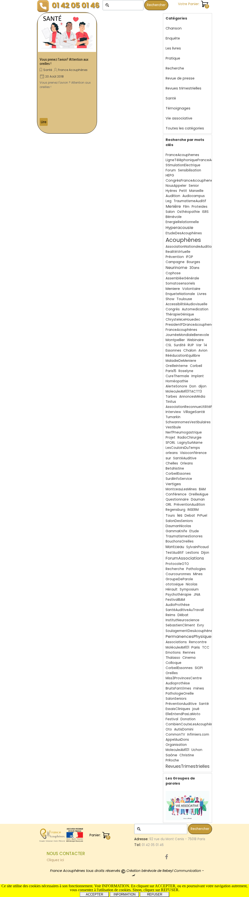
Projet (170, 437)
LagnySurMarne (190, 442)
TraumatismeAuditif (190, 201)
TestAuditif (175, 552)
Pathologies (196, 569)
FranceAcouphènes (181, 329)
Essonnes (173, 350)
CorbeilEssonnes (179, 668)
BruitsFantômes (178, 688)
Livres (201, 293)
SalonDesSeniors (179, 521)
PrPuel (202, 515)
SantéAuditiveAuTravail (185, 610)
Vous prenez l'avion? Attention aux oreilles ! (64, 61)
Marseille (196, 190)
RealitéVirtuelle (178, 251)
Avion (202, 350)
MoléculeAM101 (177, 647)
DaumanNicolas (178, 526)
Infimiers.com (198, 734)
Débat (183, 614)
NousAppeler (176, 185)
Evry (200, 625)
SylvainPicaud (197, 547)
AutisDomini (183, 729)
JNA (197, 594)
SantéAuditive (184, 458)
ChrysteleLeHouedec (183, 319)
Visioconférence (193, 453)
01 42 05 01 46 (75, 5)
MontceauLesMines (181, 489)
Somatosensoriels (180, 283)
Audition (173, 195)
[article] (67, 73)
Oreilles (172, 673)
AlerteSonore (176, 386)
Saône (171, 755)
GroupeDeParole (179, 579)
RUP (191, 345)
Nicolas (191, 584)
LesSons (192, 552)
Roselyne (185, 371)
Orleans (186, 463)
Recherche (175, 68)
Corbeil (196, 365)
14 (205, 345)
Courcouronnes (178, 574)
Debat (190, 515)
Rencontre (198, 642)
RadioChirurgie (190, 437)
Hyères (171, 190)
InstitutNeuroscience (182, 620)
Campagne (175, 262)
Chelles (172, 463)
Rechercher (156, 5)
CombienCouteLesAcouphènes (191, 724)
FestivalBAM (175, 599)
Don (192, 386)
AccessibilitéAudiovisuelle (186, 304)
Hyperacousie (179, 227)
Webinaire (195, 340)
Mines (198, 574)
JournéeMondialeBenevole (187, 335)
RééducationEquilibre (183, 355)
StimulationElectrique (183, 165)
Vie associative (179, 118)
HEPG (170, 175)
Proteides (199, 206)
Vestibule (173, 427)
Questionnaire (177, 499)
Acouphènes (183, 240)
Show (170, 299)
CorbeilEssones (178, 473)
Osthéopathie (188, 211)
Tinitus (171, 401)
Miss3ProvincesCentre (184, 678)
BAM (202, 489)
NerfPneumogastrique (184, 432)
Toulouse (184, 298)
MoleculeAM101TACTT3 (184, 391)
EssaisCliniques (178, 709)
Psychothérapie (178, 594)
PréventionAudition (189, 504)
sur (168, 458)
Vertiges (173, 483)
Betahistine (175, 468)
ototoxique (175, 584)
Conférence (176, 494)
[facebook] (166, 856)
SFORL (170, 442)
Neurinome (176, 267)
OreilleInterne (177, 366)
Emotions (173, 652)
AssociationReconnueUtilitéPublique (195, 406)
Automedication (195, 309)
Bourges (193, 262)
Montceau (175, 546)
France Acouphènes (73, 70)
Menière (173, 206)
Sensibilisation (189, 170)
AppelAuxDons (177, 739)
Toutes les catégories (185, 128)
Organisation (176, 744)
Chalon (189, 350)
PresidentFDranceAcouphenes (190, 324)
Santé (47, 70)
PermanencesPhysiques (189, 636)
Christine (186, 755)
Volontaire (191, 288)
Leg (168, 201)
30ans (194, 268)
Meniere (173, 288)
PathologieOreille (180, 693)
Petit (183, 190)
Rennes (189, 652)
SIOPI (199, 668)
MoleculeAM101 (177, 750)
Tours (170, 515)
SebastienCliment (180, 625)
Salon (170, 211)
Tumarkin (173, 417)
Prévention (175, 257)
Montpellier (175, 339)
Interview (173, 412)
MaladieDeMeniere (181, 360)
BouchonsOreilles (180, 541)
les (179, 515)
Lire (43, 121)
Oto (169, 729)
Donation (188, 719)
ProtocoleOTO (177, 564)
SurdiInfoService (179, 478)
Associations (176, 642)
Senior (194, 185)
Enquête (173, 38)
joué (195, 709)
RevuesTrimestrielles (188, 766)
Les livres (173, 48)
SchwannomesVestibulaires (188, 422)
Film (186, 206)
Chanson (174, 28)
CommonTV (175, 734)
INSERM (193, 509)
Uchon (196, 750)
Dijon (205, 552)
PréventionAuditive (181, 703)
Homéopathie (177, 381)
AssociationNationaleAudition (190, 246)
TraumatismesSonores (184, 536)
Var (199, 345)
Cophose (173, 273)
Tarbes (171, 396)
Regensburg (175, 509)
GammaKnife (176, 531)
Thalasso (173, 657)
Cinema (189, 657)
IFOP (189, 257)
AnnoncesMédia (192, 396)
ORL (169, 504)
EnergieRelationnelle (182, 222)
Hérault (172, 589)
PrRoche (172, 760)
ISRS (205, 211)
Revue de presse (180, 78)
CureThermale (177, 376)
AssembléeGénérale (182, 278)
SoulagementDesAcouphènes (190, 631)
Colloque (173, 662)
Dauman (198, 499)
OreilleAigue (198, 494)
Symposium (189, 589)
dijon (202, 386)
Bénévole (174, 216)
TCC (205, 647)
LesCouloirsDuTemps (183, 447)
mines (198, 688)
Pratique (173, 58)
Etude (194, 531)
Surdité (180, 345)
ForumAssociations (185, 558)
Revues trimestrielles (183, 88)
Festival (172, 719)
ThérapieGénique (180, 314)
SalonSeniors (176, 698)
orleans (172, 453)
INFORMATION (124, 894)
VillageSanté (194, 411)
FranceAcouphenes (182, 154)
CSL (169, 345)
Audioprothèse (178, 683)
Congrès (173, 309)
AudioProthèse (178, 604)
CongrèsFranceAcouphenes (190, 180)
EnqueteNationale (180, 294)
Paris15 (171, 371)
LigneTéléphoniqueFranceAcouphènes (198, 160)
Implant (197, 376)
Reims (170, 615)
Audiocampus (193, 196)
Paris (195, 647)
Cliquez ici (55, 860)
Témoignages (178, 108)
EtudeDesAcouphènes (184, 233)
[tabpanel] (89, 857)
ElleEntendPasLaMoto (183, 714)
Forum (171, 170)
